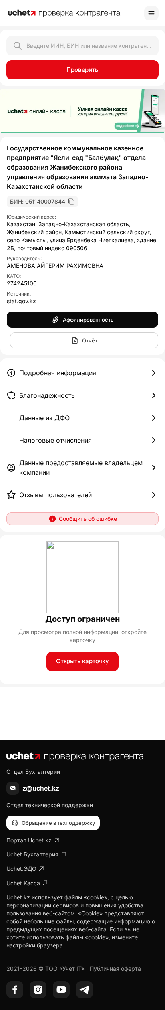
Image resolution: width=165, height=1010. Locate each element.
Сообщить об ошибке (88, 518)
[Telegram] (84, 989)
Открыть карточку (82, 661)
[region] (82, 111)
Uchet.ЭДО (21, 868)
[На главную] (64, 13)
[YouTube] (61, 989)
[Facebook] (14, 989)
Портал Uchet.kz (29, 840)
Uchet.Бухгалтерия (32, 854)
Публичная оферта (115, 968)
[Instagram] (38, 989)
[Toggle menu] (151, 13)
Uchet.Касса (23, 883)
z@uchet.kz (40, 788)
